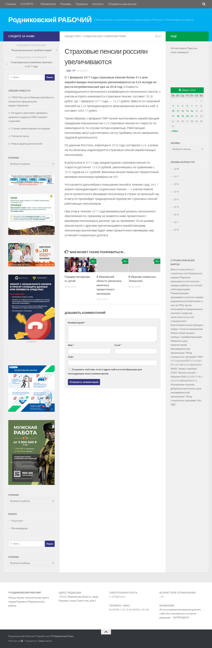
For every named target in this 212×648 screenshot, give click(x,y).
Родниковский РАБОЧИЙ (50, 20)
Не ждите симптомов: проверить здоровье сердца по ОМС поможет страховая (28, 117)
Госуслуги (17, 520)
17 (173, 116)
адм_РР (71, 70)
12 (182, 111)
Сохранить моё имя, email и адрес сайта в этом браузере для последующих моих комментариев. (105, 371)
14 (191, 111)
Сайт (71, 357)
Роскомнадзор (19, 528)
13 (187, 111)
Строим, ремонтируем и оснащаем (30, 128)
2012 (176, 214)
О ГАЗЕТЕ (27, 4)
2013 (176, 206)
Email (118, 345)
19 (182, 116)
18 (178, 116)
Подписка (82, 4)
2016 (176, 184)
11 (178, 111)
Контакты (98, 4)
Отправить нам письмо (122, 4)
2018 (176, 168)
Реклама (65, 4)
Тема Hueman (45, 641)
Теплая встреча (20, 136)
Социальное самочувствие (104, 36)
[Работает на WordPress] (22, 641)
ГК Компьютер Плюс (62, 636)
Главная (11, 4)
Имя (71, 345)
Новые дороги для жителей (26, 143)
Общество (73, 36)
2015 (176, 191)
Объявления (48, 4)
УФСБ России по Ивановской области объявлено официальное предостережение (31, 101)
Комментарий (76, 322)
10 (173, 111)
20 (187, 116)
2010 (176, 229)
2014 (176, 199)
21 (191, 116)
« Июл (174, 131)
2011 (176, 222)
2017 (176, 176)
